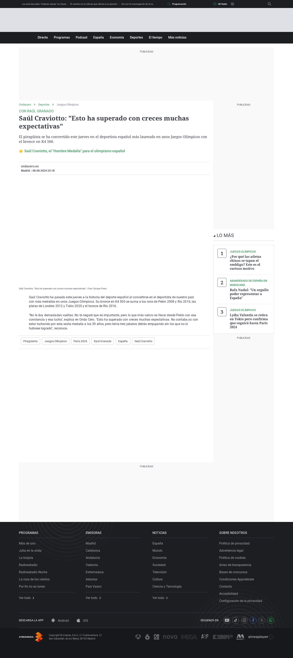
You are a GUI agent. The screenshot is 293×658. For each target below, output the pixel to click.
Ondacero (25, 104)
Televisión (159, 572)
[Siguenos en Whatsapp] (270, 620)
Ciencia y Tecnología (167, 586)
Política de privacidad (234, 543)
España (98, 37)
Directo (43, 37)
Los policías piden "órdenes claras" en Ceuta (44, 4)
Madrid (91, 543)
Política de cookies (232, 558)
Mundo (157, 550)
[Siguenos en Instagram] (244, 620)
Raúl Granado (102, 341)
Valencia (92, 565)
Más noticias (177, 37)
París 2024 (80, 341)
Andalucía (93, 558)
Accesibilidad (228, 594)
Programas (62, 37)
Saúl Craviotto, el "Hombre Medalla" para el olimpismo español (74, 151)
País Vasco (93, 586)
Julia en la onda (30, 550)
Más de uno (27, 543)
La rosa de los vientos (34, 579)
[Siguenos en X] (262, 620)
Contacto (225, 586)
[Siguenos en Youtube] (226, 620)
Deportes (136, 37)
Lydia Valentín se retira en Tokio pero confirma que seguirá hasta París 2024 (249, 321)
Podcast (81, 37)
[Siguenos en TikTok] (235, 620)
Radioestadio (28, 565)
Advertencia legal (231, 550)
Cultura (157, 579)
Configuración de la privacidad (240, 601)
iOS (85, 620)
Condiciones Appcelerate (236, 579)
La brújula (26, 558)
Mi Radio (222, 4)
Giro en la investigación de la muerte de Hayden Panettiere (150, 4)
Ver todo (25, 598)
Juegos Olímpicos (68, 104)
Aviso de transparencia (235, 565)
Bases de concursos (233, 572)
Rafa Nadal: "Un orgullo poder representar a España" (249, 294)
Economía (117, 37)
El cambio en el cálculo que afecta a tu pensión (93, 4)
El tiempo (155, 37)
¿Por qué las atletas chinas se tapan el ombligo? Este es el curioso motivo (245, 262)
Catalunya (93, 550)
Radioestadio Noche (33, 572)
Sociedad (159, 565)
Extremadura (95, 572)
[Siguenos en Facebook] (253, 620)
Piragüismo (30, 341)
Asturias (91, 579)
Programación (179, 4)
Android (63, 620)
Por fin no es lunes (32, 586)
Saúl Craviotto (143, 341)
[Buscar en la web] (269, 4)
